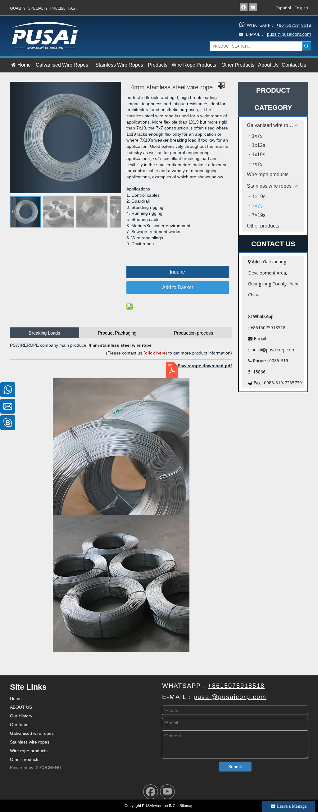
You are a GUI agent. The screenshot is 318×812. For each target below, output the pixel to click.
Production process (193, 333)
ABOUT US (21, 707)
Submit (235, 766)
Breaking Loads (44, 333)
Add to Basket (177, 287)
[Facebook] (244, 7)
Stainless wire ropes (269, 186)
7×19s (259, 215)
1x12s (258, 145)
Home (16, 698)
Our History (21, 715)
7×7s (257, 206)
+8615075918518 (293, 25)
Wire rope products (267, 174)
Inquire (177, 272)
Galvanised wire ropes (271, 125)
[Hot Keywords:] (306, 46)
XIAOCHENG (48, 767)
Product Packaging (117, 333)
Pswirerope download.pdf (205, 365)
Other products (263, 225)
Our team (19, 724)
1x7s (257, 135)
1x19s (258, 154)
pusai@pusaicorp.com (274, 350)
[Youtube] (253, 7)
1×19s (259, 196)
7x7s (257, 164)
